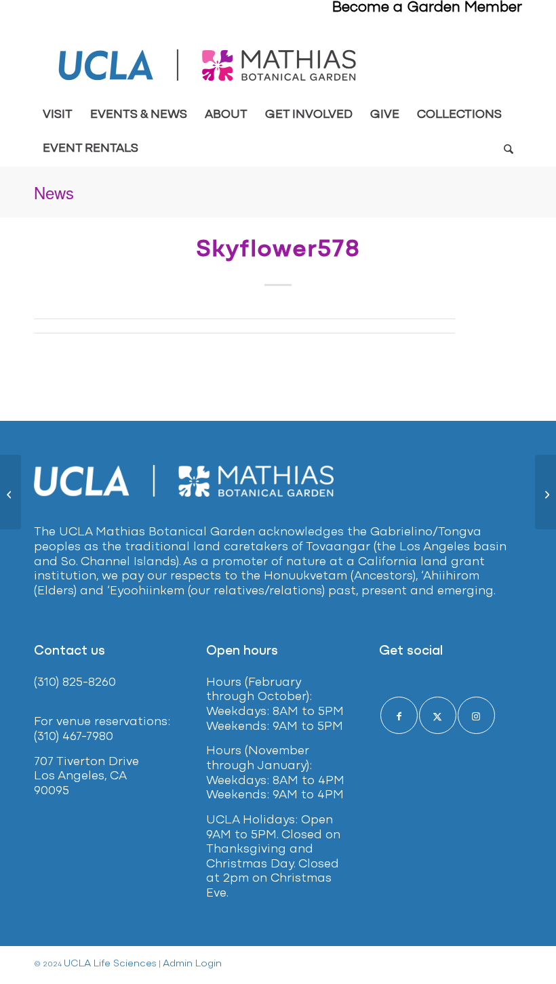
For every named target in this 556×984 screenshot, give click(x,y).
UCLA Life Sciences (110, 964)
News (54, 192)
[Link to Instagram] (476, 715)
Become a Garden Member (427, 8)
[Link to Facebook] (399, 715)
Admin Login (192, 964)
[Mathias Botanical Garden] (208, 65)
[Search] (508, 149)
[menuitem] (57, 115)
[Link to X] (437, 715)
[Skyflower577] (10, 492)
